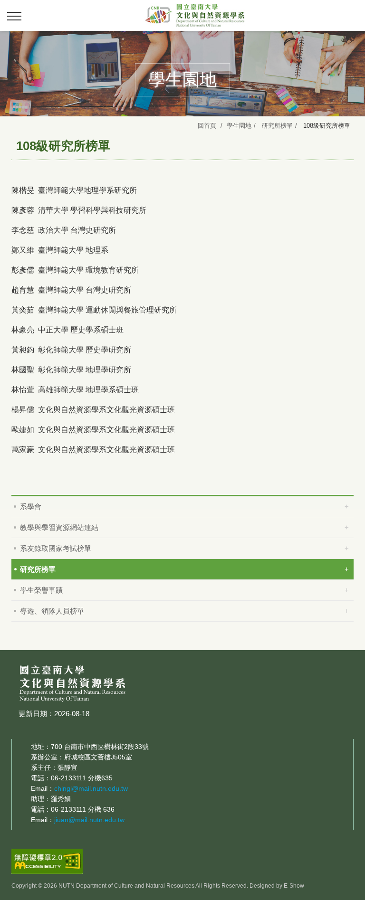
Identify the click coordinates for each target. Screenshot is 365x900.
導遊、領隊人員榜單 (52, 611)
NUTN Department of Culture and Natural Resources (197, 15)
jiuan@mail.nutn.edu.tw (89, 820)
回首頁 (207, 125)
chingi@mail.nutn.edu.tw (91, 788)
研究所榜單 (277, 125)
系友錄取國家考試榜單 (55, 548)
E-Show (294, 885)
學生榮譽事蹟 (41, 590)
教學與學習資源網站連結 (59, 527)
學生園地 (239, 125)
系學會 (30, 506)
